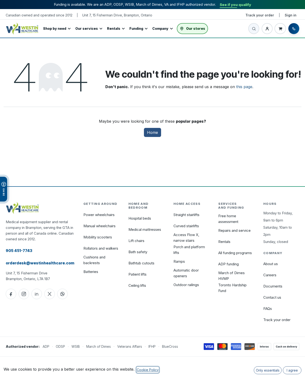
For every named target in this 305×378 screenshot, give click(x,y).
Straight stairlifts (186, 214)
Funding (136, 28)
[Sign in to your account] (267, 28)
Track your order (259, 15)
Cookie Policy (148, 370)
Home (152, 132)
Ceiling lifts (137, 285)
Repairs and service (234, 230)
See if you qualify (235, 4)
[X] (49, 294)
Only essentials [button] (268, 370)
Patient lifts (137, 274)
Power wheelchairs (99, 214)
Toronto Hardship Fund (232, 288)
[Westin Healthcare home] (22, 28)
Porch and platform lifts (189, 250)
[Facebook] (11, 294)
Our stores (195, 28)
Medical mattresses (144, 229)
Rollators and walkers (100, 248)
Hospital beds (139, 218)
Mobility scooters (97, 237)
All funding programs (235, 253)
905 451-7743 (19, 250)
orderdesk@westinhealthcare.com (40, 263)
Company (160, 28)
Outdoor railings (186, 284)
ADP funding (228, 264)
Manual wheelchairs (99, 226)
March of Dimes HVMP (231, 276)
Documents (272, 286)
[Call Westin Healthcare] (293, 28)
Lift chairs (136, 240)
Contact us (272, 297)
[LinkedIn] (36, 294)
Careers (269, 275)
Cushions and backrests (94, 260)
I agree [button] (292, 370)
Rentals (113, 28)
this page (244, 86)
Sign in (290, 15)
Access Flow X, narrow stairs (186, 237)
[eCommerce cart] (280, 28)
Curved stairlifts (186, 226)
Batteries (90, 271)
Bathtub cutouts (141, 263)
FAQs (267, 308)
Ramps (179, 261)
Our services (86, 28)
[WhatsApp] (62, 294)
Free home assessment (228, 219)
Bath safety (137, 252)
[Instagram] (24, 294)
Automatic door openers (186, 273)
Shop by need (54, 28)
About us (270, 264)
